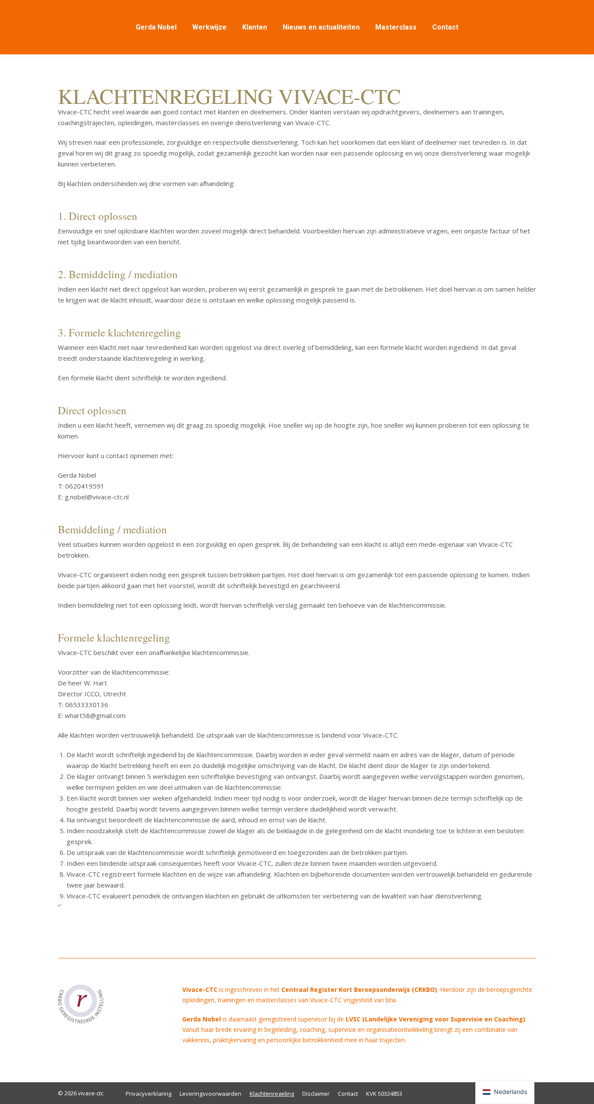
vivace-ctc (90, 1093)
